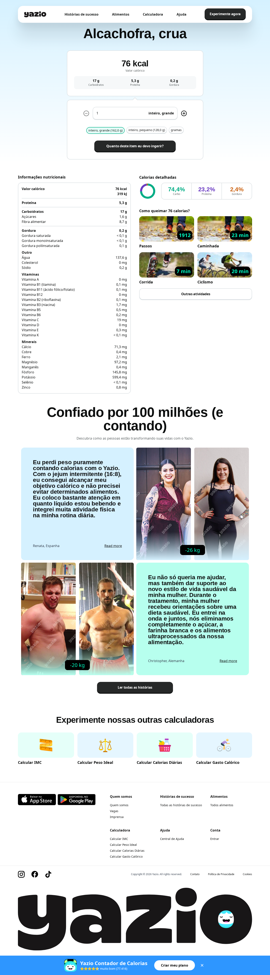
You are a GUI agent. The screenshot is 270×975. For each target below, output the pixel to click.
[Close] (202, 965)
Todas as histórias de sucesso (181, 805)
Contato (195, 874)
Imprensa (117, 817)
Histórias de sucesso (82, 14)
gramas (176, 130)
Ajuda (181, 14)
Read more (113, 545)
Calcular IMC (119, 839)
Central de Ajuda (172, 839)
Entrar (214, 839)
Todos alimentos (221, 805)
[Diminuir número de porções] (86, 113)
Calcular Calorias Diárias (127, 851)
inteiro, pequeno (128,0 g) (146, 130)
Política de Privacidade (221, 874)
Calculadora (153, 14)
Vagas (114, 811)
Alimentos (120, 14)
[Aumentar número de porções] (184, 113)
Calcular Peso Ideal (123, 845)
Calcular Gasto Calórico (126, 856)
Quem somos (119, 805)
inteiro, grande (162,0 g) (105, 130)
